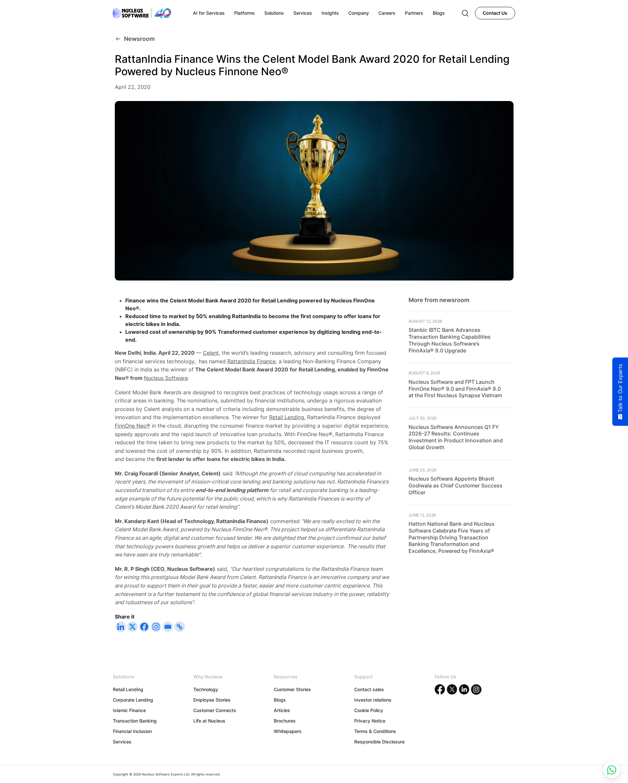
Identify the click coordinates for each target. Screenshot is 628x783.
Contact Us (495, 13)
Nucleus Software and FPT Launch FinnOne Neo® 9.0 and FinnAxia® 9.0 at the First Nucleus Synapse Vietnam (455, 389)
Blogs (280, 700)
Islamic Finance (129, 710)
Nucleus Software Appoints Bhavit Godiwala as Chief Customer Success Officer (455, 485)
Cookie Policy (368, 710)
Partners (414, 13)
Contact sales (369, 689)
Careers (386, 13)
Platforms (244, 13)
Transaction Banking (135, 720)
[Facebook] (144, 626)
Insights (330, 13)
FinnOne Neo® (132, 425)
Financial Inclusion (132, 731)
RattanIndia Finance (251, 361)
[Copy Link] (179, 626)
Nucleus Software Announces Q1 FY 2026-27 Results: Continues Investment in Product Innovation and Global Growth (456, 437)
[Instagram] (156, 626)
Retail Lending (286, 417)
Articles (282, 710)
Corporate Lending (133, 700)
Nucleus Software (166, 378)
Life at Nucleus (209, 720)
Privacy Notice (369, 720)
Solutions (274, 13)
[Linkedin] (120, 626)
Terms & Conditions (375, 731)
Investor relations (373, 700)
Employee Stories (212, 700)
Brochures (285, 720)
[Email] (168, 626)
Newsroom (139, 38)
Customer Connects (214, 710)
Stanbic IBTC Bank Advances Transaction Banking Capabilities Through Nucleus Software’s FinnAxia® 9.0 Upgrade (450, 340)
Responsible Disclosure (379, 741)
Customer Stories (292, 689)
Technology (205, 689)
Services (122, 741)
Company (358, 13)
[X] (132, 626)
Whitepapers (288, 731)
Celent (211, 352)
